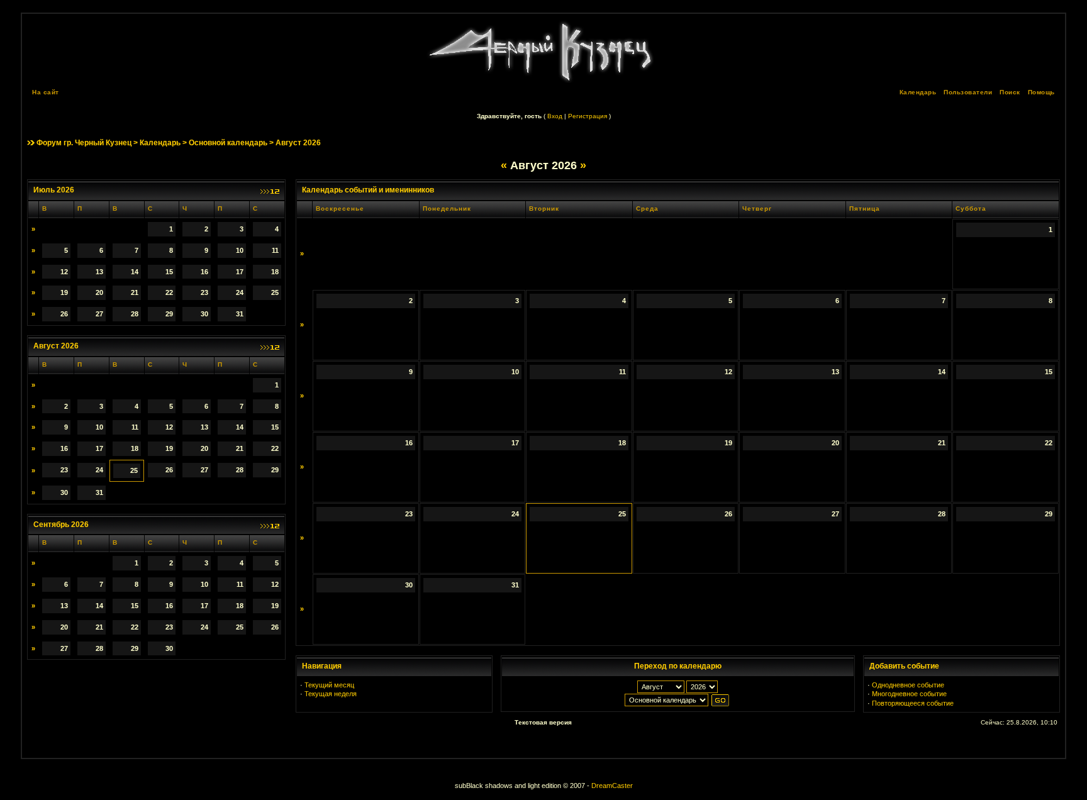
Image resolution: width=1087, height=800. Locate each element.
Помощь (1041, 92)
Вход (554, 116)
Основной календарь (228, 142)
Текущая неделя (330, 693)
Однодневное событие (908, 685)
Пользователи (968, 92)
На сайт (45, 92)
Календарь (918, 92)
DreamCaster (612, 785)
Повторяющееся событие (913, 703)
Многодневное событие (909, 693)
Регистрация (587, 116)
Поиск (1010, 92)
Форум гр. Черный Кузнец (83, 142)
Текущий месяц (329, 685)
